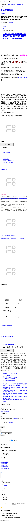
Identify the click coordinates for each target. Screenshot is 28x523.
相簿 (4, 25)
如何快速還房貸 (4, 466)
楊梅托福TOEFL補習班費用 (9, 380)
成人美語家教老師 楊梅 (6, 238)
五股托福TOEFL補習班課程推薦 (8, 235)
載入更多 (2, 427)
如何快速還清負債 (5, 468)
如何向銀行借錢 (4, 462)
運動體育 (11, 422)
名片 (4, 28)
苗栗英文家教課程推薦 (8, 375)
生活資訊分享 (7, 10)
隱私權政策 (23, 503)
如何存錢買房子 (4, 463)
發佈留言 (2, 435)
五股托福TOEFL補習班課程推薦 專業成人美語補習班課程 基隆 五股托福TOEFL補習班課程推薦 (15, 36)
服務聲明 (14, 504)
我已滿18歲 (3, 520)
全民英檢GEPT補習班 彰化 (9, 378)
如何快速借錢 (4, 465)
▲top (2, 424)
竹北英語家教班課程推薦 (6, 325)
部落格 (4, 26)
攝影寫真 (11, 22)
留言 (17, 418)
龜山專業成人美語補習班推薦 (10, 377)
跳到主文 (3, 13)
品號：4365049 (6, 152)
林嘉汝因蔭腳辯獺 (5, 411)
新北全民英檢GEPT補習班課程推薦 (8, 344)
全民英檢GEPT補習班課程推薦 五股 (11, 373)
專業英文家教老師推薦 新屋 (17, 238)
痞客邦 (14, 418)
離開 (7, 520)
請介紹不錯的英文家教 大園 (7, 336)
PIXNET (6, 503)
